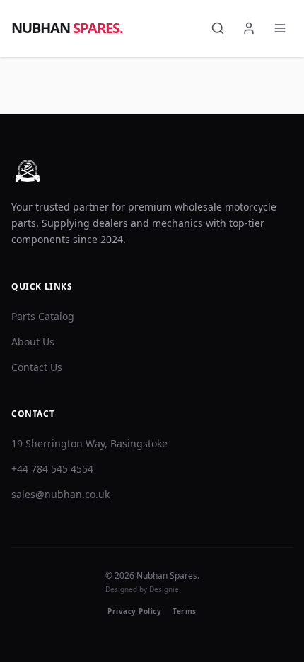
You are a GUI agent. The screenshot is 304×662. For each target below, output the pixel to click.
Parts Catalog (42, 316)
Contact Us (36, 367)
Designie (164, 589)
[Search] (217, 28)
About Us (32, 341)
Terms (185, 611)
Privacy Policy (134, 611)
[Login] (249, 28)
